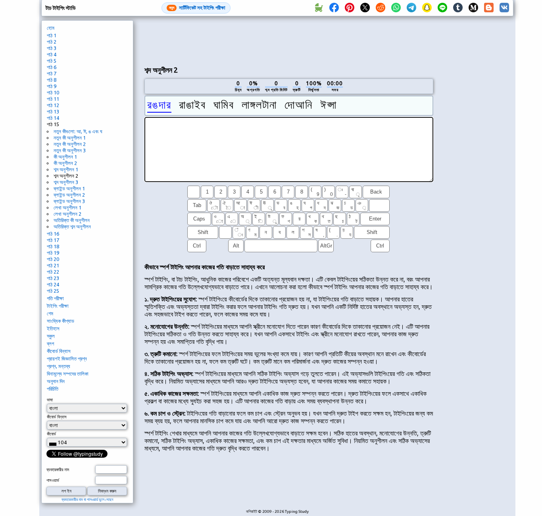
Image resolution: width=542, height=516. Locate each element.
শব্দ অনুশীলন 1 (66, 169)
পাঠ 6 (51, 67)
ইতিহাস (53, 328)
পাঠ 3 (51, 48)
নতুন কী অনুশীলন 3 (70, 150)
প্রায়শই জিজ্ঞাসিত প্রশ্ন (67, 358)
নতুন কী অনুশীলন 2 (70, 144)
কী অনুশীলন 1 (65, 156)
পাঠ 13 (53, 111)
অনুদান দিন (56, 381)
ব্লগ (50, 343)
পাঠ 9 (51, 86)
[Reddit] (380, 8)
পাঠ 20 (53, 259)
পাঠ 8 (51, 79)
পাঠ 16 (53, 233)
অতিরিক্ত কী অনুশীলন (72, 220)
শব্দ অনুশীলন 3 (66, 182)
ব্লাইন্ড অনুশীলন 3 (69, 201)
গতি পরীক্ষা (55, 298)
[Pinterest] (349, 8)
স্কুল (51, 336)
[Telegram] (411, 8)
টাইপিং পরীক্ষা (58, 306)
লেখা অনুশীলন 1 (67, 207)
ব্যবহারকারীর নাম (57, 469)
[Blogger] (489, 8)
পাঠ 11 (53, 99)
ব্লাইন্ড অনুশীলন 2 (69, 195)
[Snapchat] (427, 8)
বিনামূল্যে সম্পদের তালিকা (67, 373)
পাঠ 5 (51, 60)
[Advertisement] (288, 40)
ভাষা (50, 399)
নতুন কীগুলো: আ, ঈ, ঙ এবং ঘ (78, 131)
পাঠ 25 (53, 290)
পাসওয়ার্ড (52, 480)
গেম (50, 313)
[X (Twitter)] (365, 8)
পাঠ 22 (53, 271)
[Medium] (473, 8)
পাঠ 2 (51, 41)
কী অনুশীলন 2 (65, 163)
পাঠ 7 (51, 73)
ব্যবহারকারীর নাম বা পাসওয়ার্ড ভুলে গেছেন (87, 499)
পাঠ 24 (53, 284)
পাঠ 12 (53, 105)
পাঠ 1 (51, 35)
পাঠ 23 (53, 278)
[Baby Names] (318, 8)
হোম (50, 28)
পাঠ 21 (53, 265)
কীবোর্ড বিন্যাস (59, 351)
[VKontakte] (504, 8)
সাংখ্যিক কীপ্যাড (60, 321)
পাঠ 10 (53, 92)
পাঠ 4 (51, 54)
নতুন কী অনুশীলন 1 (70, 137)
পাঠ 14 (53, 118)
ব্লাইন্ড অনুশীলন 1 (69, 188)
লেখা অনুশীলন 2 (67, 214)
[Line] (442, 8)
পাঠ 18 (53, 246)
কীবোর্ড (51, 434)
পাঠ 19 (53, 252)
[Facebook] (334, 8)
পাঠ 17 (53, 240)
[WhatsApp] (396, 8)
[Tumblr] (458, 8)
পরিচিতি (52, 388)
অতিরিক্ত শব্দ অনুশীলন (72, 226)
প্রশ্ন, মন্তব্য (58, 366)
